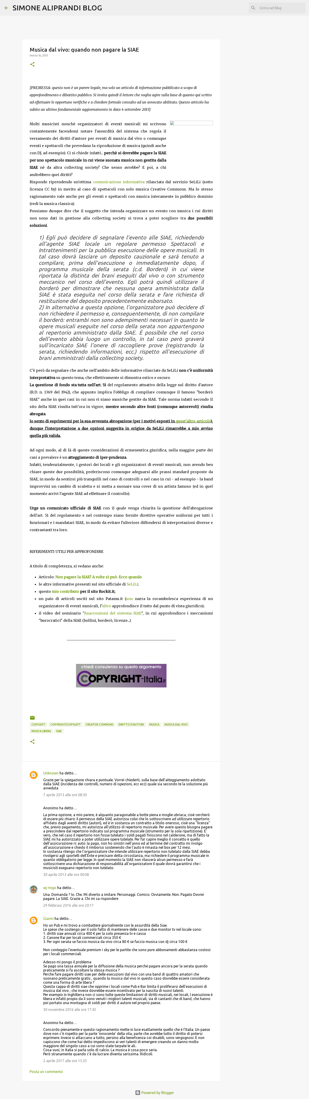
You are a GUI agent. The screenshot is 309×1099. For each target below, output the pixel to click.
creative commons (99, 724)
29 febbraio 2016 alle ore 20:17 (68, 905)
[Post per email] (32, 719)
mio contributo (65, 591)
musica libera (41, 731)
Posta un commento (46, 1072)
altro (106, 606)
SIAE (59, 731)
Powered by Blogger (157, 1093)
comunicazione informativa (119, 182)
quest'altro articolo (193, 421)
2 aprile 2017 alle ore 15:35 (65, 1061)
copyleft (38, 724)
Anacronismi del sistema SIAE (113, 613)
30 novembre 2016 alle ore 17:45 (69, 1009)
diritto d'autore (131, 724)
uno (129, 598)
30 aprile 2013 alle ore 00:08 (66, 874)
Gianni (48, 918)
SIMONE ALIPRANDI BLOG (57, 8)
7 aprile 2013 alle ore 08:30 (65, 795)
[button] (32, 65)
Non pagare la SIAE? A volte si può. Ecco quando (98, 577)
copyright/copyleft (65, 724)
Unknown (51, 773)
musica (154, 724)
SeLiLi (132, 584)
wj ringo (49, 888)
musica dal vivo (176, 724)
